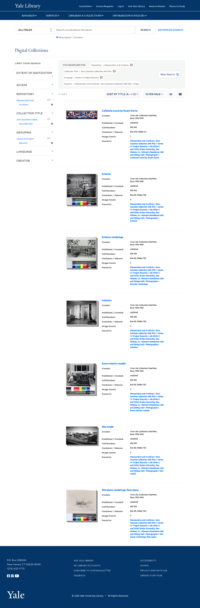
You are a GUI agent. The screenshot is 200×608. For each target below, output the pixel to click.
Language (24, 151)
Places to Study (177, 6)
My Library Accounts (87, 565)
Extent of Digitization (34, 73)
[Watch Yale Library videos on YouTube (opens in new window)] (17, 575)
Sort (121, 94)
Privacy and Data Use (153, 570)
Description (65, 37)
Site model (107, 426)
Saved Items (85, 6)
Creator (23, 160)
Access (21, 85)
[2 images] (81, 252)
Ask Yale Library (136, 6)
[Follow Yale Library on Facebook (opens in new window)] (8, 575)
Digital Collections (31, 50)
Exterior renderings (112, 237)
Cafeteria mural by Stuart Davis (120, 110)
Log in (121, 6)
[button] (145, 30)
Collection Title (29, 113)
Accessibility (148, 560)
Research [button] (28, 15)
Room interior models (114, 363)
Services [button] (51, 15)
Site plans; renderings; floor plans (120, 490)
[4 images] (81, 189)
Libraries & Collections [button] (85, 15)
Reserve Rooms (157, 6)
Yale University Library (27, 6)
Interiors (107, 300)
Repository (25, 94)
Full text (78, 37)
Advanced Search (170, 29)
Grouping (23, 132)
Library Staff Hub (151, 575)
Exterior (106, 174)
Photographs (152, 155)
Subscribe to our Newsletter (92, 570)
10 (152, 94)
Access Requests (104, 6)
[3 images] (80, 378)
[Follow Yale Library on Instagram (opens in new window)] (12, 575)
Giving (144, 565)
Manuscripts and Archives (142, 141)
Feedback (79, 575)
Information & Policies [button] (129, 15)
